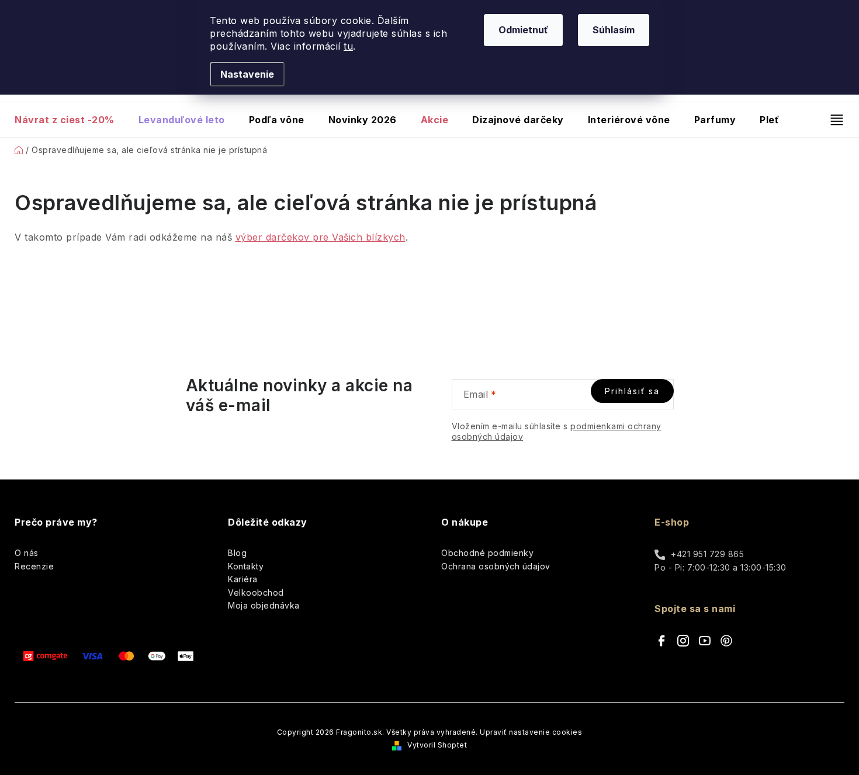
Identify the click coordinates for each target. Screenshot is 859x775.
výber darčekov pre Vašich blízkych (320, 237)
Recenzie (34, 566)
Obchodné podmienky (487, 553)
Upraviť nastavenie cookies (531, 732)
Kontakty (246, 566)
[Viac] (831, 119)
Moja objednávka (264, 605)
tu (348, 46)
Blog (237, 553)
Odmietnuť (523, 30)
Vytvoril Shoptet (437, 745)
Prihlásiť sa (632, 391)
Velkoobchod (256, 592)
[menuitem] (70, 119)
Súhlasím (614, 30)
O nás (27, 553)
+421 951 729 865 (707, 554)
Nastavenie (247, 74)
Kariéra (243, 579)
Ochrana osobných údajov (495, 566)
